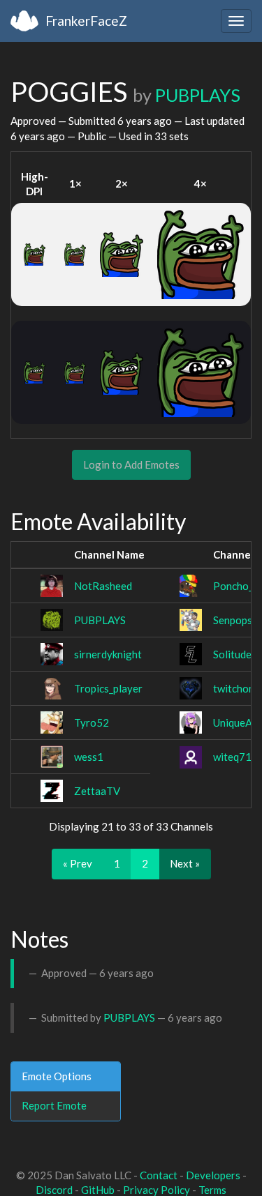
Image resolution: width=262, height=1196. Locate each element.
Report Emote (54, 1105)
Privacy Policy (156, 1189)
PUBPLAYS (197, 94)
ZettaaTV (97, 791)
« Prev (77, 863)
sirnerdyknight (108, 654)
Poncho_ (233, 586)
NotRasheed (103, 586)
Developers (213, 1175)
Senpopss (235, 620)
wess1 (88, 756)
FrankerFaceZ (86, 21)
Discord (54, 1189)
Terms (212, 1189)
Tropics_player (108, 688)
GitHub (98, 1189)
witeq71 (232, 756)
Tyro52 (91, 722)
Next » (185, 863)
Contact (158, 1175)
